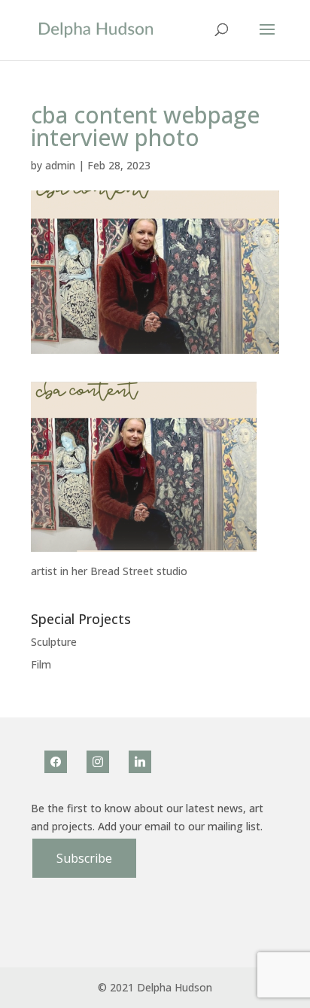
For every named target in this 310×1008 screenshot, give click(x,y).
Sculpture (54, 642)
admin (60, 165)
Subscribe (84, 858)
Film (41, 664)
